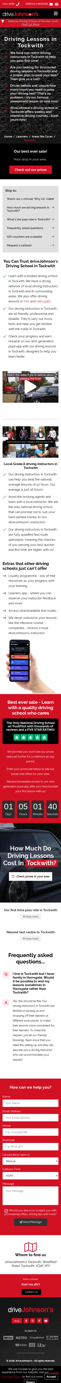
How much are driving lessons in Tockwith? (28, 209)
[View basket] (56, 4)
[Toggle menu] (54, 13)
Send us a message (37, 4)
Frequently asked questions (25, 228)
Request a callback (19, 245)
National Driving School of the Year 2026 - (33, 23)
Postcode (9, 1140)
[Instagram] (32, 1320)
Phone (7, 1125)
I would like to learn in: (16, 1154)
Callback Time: (12, 1169)
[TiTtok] (39, 1320)
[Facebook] (26, 1320)
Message (8, 1183)
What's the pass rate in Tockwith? (28, 219)
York (26, 301)
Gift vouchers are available (24, 236)
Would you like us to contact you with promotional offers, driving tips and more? (30, 1212)
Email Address (12, 1111)
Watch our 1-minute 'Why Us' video (30, 199)
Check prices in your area (32, 876)
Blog (16, 1321)
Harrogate (43, 301)
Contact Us (31, 1292)
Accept (51, 1376)
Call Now (9, 4)
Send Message (32, 1222)
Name (6, 1096)
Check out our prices (31, 170)
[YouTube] (45, 1320)
